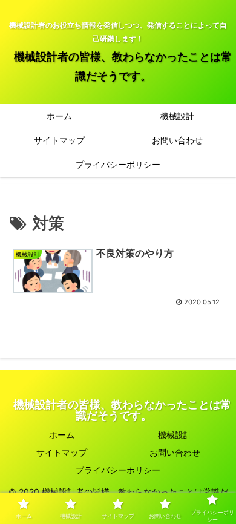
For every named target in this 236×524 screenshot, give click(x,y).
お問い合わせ (174, 452)
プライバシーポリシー (118, 470)
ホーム (61, 435)
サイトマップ (61, 452)
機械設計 (175, 435)
